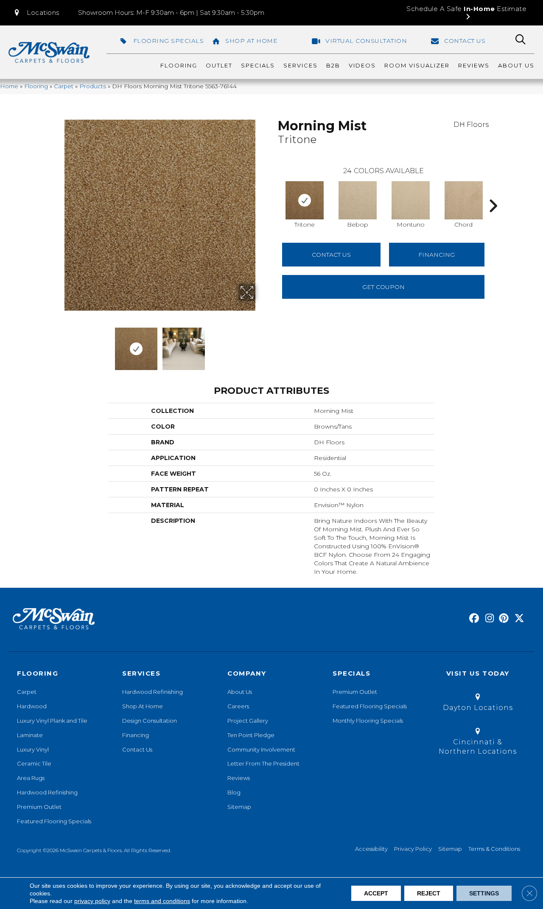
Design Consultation (149, 720)
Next (261, 344)
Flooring (36, 86)
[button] (36, 12)
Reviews (238, 777)
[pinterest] (502, 618)
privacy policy (92, 901)
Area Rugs (31, 777)
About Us (239, 691)
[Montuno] (410, 200)
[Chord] (463, 200)
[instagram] (487, 618)
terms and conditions (162, 901)
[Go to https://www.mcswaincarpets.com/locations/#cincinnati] (477, 743)
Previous (58, 344)
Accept (376, 893)
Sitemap (239, 806)
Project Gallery (247, 720)
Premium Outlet (39, 806)
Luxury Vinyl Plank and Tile (52, 720)
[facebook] (473, 618)
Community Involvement (261, 749)
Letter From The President (263, 763)
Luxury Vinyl (33, 749)
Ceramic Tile (34, 763)
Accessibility (371, 848)
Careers (238, 706)
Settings (484, 893)
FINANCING (436, 254)
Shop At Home (142, 706)
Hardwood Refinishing (47, 792)
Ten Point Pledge (250, 735)
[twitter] (517, 618)
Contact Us (331, 254)
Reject (428, 893)
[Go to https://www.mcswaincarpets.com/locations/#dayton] (477, 703)
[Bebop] (357, 200)
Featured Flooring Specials (54, 821)
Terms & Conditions (494, 848)
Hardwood (32, 706)
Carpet (63, 86)
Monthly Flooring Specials (368, 720)
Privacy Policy (413, 848)
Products (92, 86)
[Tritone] (304, 200)
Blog (234, 792)
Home (9, 86)
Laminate (30, 735)
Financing (135, 735)
